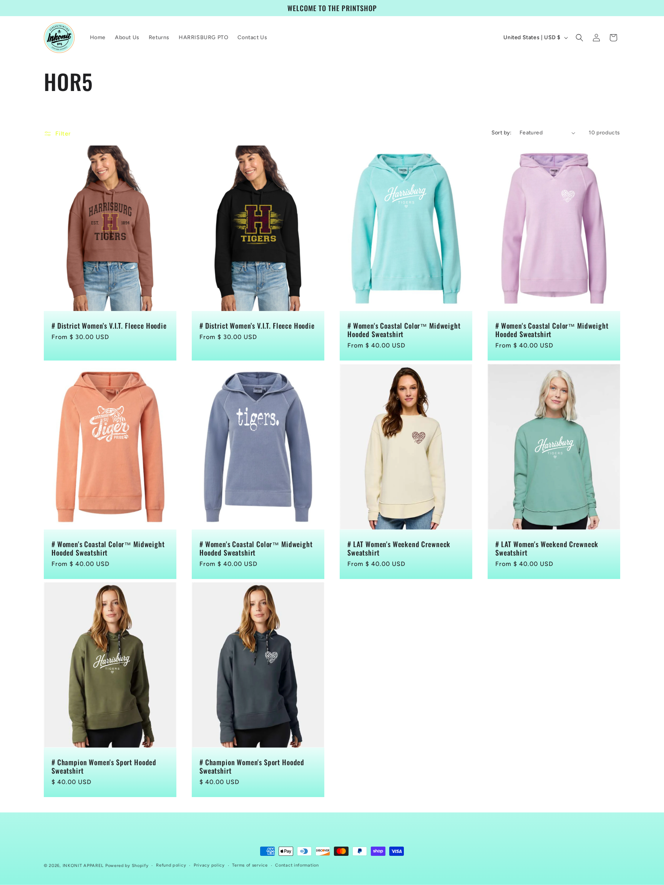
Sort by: (501, 132)
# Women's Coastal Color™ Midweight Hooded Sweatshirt (404, 329)
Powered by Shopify (127, 865)
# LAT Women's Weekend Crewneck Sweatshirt (398, 548)
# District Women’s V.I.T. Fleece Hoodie (109, 325)
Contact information (297, 865)
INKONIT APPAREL (83, 865)
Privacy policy (209, 865)
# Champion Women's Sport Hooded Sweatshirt (103, 766)
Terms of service (249, 865)
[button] (579, 37)
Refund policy (171, 865)
